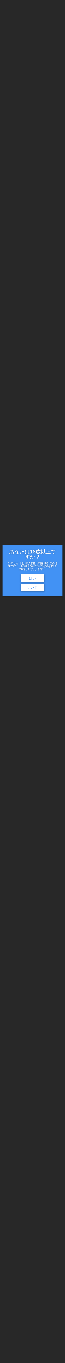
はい (32, 578)
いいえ (32, 587)
